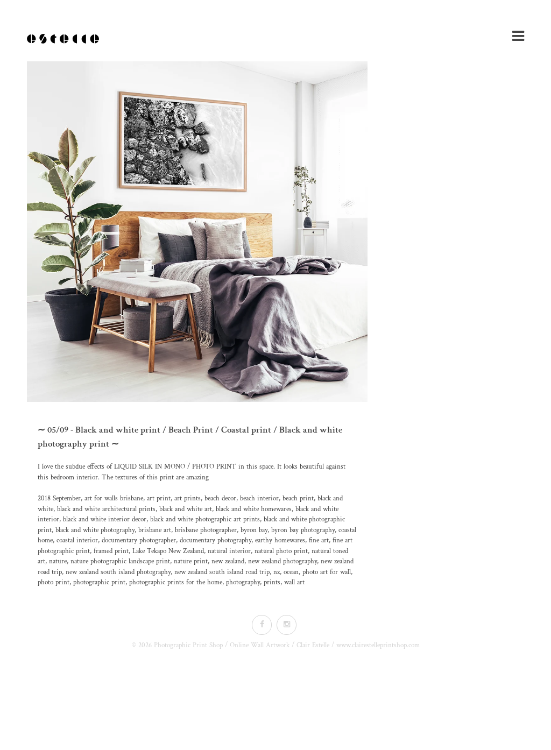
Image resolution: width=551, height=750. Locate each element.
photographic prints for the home (175, 582)
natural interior (229, 551)
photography (243, 582)
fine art (319, 540)
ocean (291, 572)
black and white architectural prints (106, 509)
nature (58, 561)
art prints (187, 498)
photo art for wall (326, 572)
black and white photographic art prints (205, 519)
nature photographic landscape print (120, 561)
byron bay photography (303, 530)
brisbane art (154, 530)
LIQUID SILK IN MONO (149, 466)
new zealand (227, 561)
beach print (298, 498)
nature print (191, 561)
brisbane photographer (206, 530)
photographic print (99, 582)
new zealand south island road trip (222, 572)
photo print (53, 582)
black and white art (185, 509)
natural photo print (281, 551)
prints (272, 582)
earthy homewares (280, 540)
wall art (294, 582)
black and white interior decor (104, 519)
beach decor (220, 498)
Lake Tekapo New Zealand (168, 551)
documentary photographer (139, 540)
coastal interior (77, 540)
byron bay (254, 530)
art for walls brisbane (113, 498)
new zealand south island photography (118, 572)
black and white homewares (254, 509)
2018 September (59, 498)
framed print (111, 551)
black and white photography (95, 530)
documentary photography (215, 540)
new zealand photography (282, 561)
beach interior (259, 498)
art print (159, 498)
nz (276, 572)
